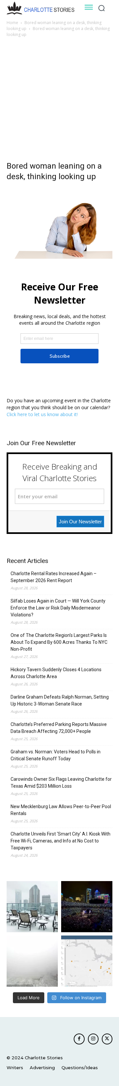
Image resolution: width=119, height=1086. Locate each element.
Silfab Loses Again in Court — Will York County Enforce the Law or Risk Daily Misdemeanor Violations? (58, 607)
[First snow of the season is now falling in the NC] (32, 961)
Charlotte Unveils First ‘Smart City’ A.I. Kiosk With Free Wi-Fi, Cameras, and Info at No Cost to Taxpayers (60, 840)
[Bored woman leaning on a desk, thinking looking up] (59, 257)
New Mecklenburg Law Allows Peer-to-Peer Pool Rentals (61, 810)
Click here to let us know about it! (42, 414)
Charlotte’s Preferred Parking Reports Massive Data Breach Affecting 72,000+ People (59, 728)
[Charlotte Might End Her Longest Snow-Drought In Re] (32, 906)
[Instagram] (93, 1039)
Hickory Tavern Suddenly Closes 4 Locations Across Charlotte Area (56, 673)
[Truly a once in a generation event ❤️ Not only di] (86, 906)
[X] (107, 1039)
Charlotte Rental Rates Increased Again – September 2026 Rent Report (54, 577)
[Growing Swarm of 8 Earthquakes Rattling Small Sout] (86, 961)
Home (12, 22)
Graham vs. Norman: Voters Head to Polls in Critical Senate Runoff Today (55, 755)
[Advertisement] (59, 101)
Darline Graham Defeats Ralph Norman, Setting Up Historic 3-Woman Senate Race (60, 700)
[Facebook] (79, 1039)
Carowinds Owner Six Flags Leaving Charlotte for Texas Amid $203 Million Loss (61, 782)
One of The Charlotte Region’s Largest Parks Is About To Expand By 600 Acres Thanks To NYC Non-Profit (59, 642)
